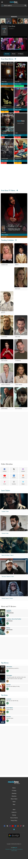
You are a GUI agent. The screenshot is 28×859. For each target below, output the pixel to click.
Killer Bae (4, 232)
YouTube (4, 477)
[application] (14, 43)
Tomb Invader (18, 107)
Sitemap (14, 815)
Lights (16, 133)
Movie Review (9, 620)
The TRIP (17, 81)
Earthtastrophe (5, 158)
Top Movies (5, 663)
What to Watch (14, 798)
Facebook (4, 471)
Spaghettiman (18, 158)
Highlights (14, 16)
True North (4, 107)
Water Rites (4, 81)
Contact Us (14, 812)
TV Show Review (10, 612)
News (14, 804)
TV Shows (14, 790)
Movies (14, 787)
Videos (14, 801)
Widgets (14, 829)
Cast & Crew (4, 236)
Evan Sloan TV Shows (8, 190)
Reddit (23, 477)
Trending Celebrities (7, 240)
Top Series (4, 695)
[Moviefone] (14, 2)
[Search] (25, 5)
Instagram (23, 471)
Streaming (14, 793)
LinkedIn (13, 477)
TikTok (21, 826)
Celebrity (11, 28)
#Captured (4, 133)
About (14, 809)
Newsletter (23, 826)
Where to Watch (5, 83)
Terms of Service (14, 817)
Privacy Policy (14, 820)
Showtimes (14, 796)
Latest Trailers (5, 490)
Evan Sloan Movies (7, 59)
